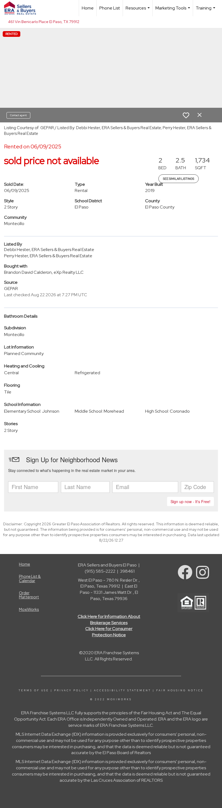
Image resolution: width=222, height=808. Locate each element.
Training (206, 10)
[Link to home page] (22, 8)
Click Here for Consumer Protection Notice (108, 632)
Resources (138, 10)
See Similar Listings (178, 179)
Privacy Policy (71, 690)
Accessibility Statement (122, 690)
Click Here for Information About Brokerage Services (109, 619)
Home (88, 8)
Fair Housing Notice (180, 690)
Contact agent (18, 115)
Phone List (109, 8)
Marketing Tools (173, 10)
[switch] (186, 115)
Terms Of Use (34, 690)
